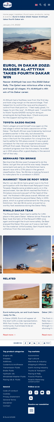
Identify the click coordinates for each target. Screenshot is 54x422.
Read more (8, 335)
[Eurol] (7, 5)
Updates (18, 14)
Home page (8, 14)
